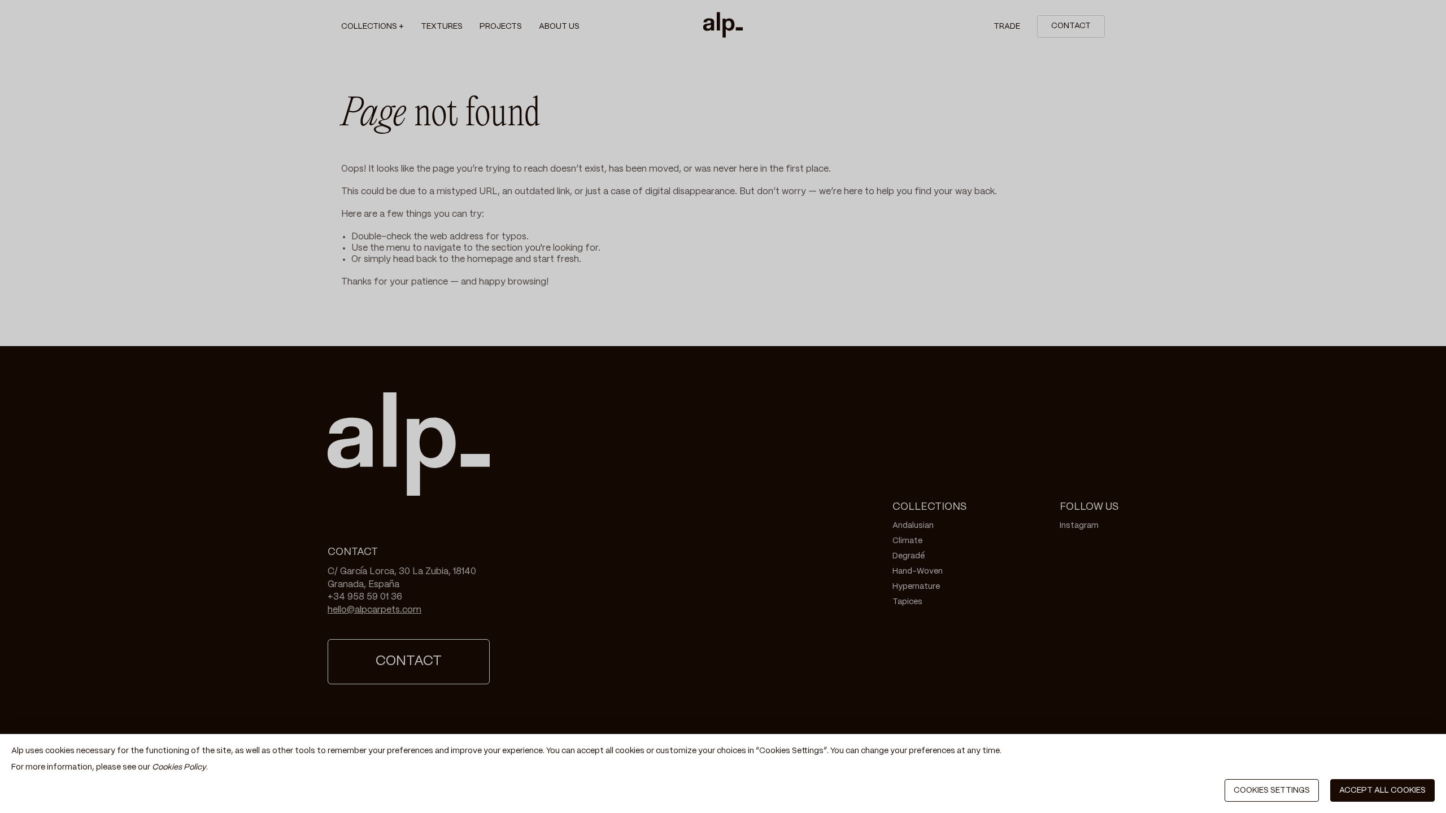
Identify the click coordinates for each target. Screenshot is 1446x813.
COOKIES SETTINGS (1272, 790)
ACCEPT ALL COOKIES (1382, 790)
